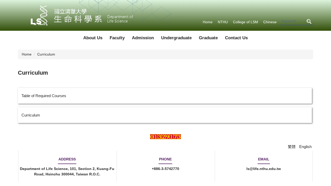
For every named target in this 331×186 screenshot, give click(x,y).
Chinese (270, 22)
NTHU (223, 22)
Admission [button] (143, 37)
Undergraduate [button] (176, 37)
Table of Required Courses (43, 96)
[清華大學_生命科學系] (79, 15)
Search (309, 21)
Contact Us (236, 37)
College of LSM (245, 22)
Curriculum (46, 54)
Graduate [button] (208, 37)
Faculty (117, 37)
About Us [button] (92, 37)
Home (208, 22)
